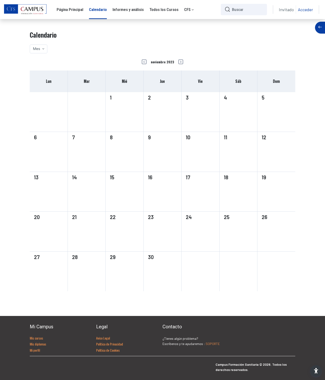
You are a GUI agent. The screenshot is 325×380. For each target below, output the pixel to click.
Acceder (305, 9)
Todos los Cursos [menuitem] (163, 9)
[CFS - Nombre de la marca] (25, 9)
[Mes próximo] (181, 62)
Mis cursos (36, 337)
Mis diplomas (38, 343)
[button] (316, 371)
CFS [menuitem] (187, 9)
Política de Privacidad (109, 343)
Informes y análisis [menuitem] (128, 9)
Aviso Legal (103, 337)
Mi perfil (35, 350)
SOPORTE (213, 344)
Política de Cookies (108, 350)
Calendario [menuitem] (98, 9)
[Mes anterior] (144, 62)
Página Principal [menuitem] (70, 9)
